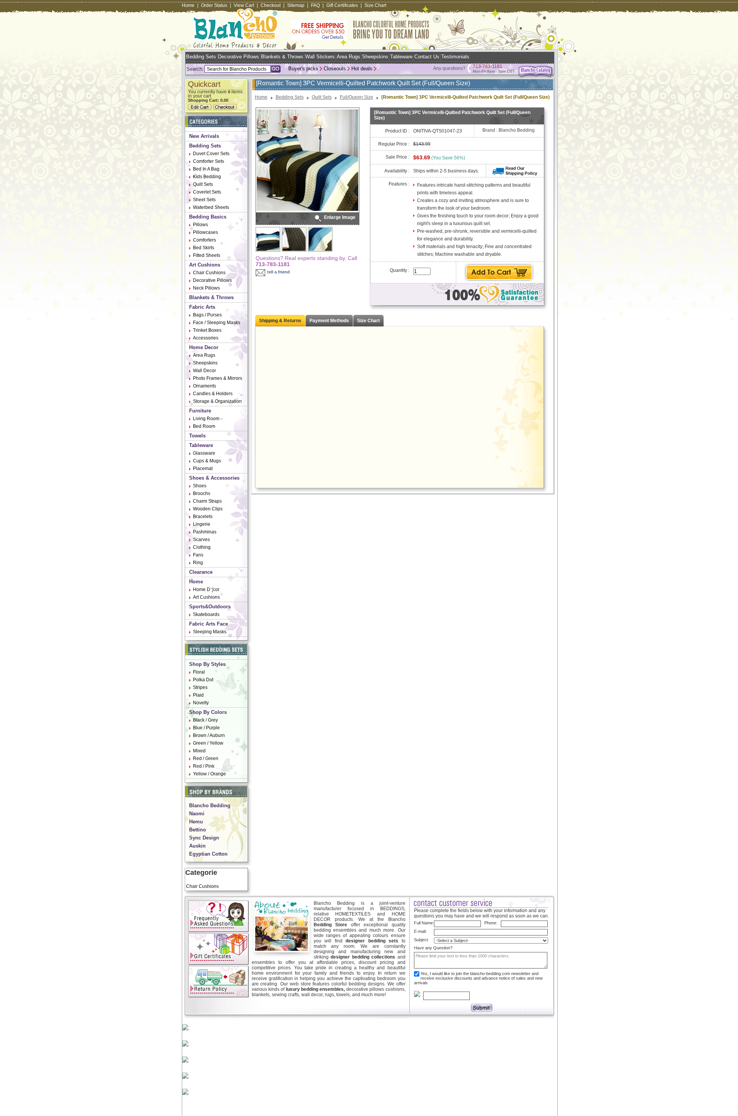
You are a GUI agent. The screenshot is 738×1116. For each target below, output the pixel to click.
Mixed (199, 750)
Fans (198, 555)
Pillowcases (205, 232)
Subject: (421, 939)
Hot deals (361, 68)
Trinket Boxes (207, 330)
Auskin (197, 846)
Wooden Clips (208, 509)
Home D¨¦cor (206, 589)
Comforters (204, 240)
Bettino (197, 830)
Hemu (196, 822)
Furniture (200, 411)
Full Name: (424, 923)
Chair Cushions (209, 272)
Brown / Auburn (209, 735)
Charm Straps (207, 501)
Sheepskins (375, 57)
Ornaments (204, 386)
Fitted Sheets (206, 255)
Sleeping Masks (209, 631)
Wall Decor (204, 370)
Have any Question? (433, 947)
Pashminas (204, 532)
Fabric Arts (202, 307)
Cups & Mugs (207, 461)
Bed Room (204, 426)
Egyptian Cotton (208, 854)
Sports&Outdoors (210, 606)
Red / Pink (203, 766)
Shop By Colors (208, 712)
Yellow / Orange (209, 774)
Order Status (214, 5)
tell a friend (278, 272)
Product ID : (397, 131)
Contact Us (426, 57)
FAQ (315, 5)
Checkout (271, 5)
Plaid (198, 695)
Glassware (204, 453)
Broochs (201, 493)
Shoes (199, 485)
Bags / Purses (207, 315)
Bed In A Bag (206, 169)
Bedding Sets (201, 57)
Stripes (200, 687)
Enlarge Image (340, 217)
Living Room (206, 418)
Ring (198, 562)
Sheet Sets (204, 199)
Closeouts (335, 68)
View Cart (244, 5)
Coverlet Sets (207, 192)
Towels (197, 436)
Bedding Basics (207, 217)
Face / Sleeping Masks (216, 322)
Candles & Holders (213, 393)
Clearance (201, 572)
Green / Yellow (208, 743)
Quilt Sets (203, 184)
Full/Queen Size (356, 97)
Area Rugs (348, 57)
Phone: (490, 923)
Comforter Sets (208, 161)
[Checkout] (226, 108)
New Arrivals (204, 136)
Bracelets (203, 516)
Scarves (201, 539)
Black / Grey (205, 720)
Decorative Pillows (238, 57)
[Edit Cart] (200, 108)
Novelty (201, 702)
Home (188, 5)
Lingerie (201, 524)
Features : (399, 184)
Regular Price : (393, 144)
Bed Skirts (203, 247)
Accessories (205, 338)
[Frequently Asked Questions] (218, 930)
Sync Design (204, 838)
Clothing (202, 547)
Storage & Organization (217, 401)
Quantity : (399, 270)
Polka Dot (203, 679)
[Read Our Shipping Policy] (514, 174)
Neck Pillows (206, 288)
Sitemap (295, 5)
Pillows (200, 224)
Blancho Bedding (209, 805)
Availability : (396, 171)
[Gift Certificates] (218, 963)
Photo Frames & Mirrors (217, 378)
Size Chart (375, 5)
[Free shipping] (360, 38)
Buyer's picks (303, 68)
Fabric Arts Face (208, 624)
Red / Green (205, 758)
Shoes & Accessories (214, 478)
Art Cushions (204, 265)
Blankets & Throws (282, 57)
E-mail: (420, 931)
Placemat (203, 468)
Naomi (196, 813)
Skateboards (206, 614)
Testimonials (455, 57)
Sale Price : (397, 157)
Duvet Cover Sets (211, 153)
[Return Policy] (218, 995)
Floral (199, 672)
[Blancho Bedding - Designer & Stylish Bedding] (235, 45)
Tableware (401, 57)
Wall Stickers (320, 57)
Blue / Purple (206, 727)
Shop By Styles (207, 664)
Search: (195, 69)
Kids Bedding (207, 176)
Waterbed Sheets (211, 207)
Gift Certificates (342, 5)
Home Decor (203, 347)
